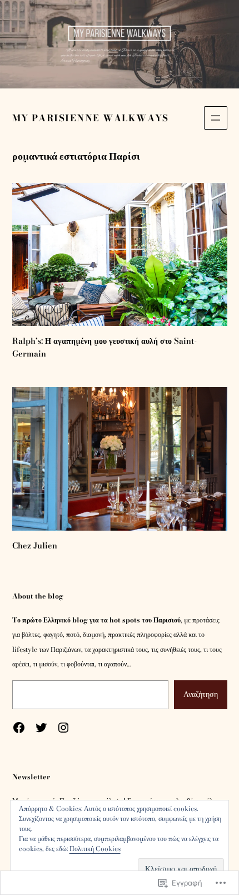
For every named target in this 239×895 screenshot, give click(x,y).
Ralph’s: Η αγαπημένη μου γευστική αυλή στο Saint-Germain (104, 347)
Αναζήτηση (200, 694)
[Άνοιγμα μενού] (215, 118)
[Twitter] (41, 727)
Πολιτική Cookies (95, 848)
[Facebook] (19, 727)
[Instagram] (63, 727)
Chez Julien (34, 546)
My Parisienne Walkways (90, 118)
